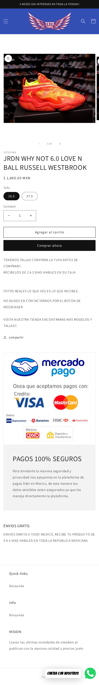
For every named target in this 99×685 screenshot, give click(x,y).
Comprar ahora (49, 245)
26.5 (11, 196)
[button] (6, 21)
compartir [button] (16, 337)
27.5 (29, 196)
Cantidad (9, 206)
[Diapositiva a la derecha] (60, 144)
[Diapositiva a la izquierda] (39, 144)
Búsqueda (16, 586)
